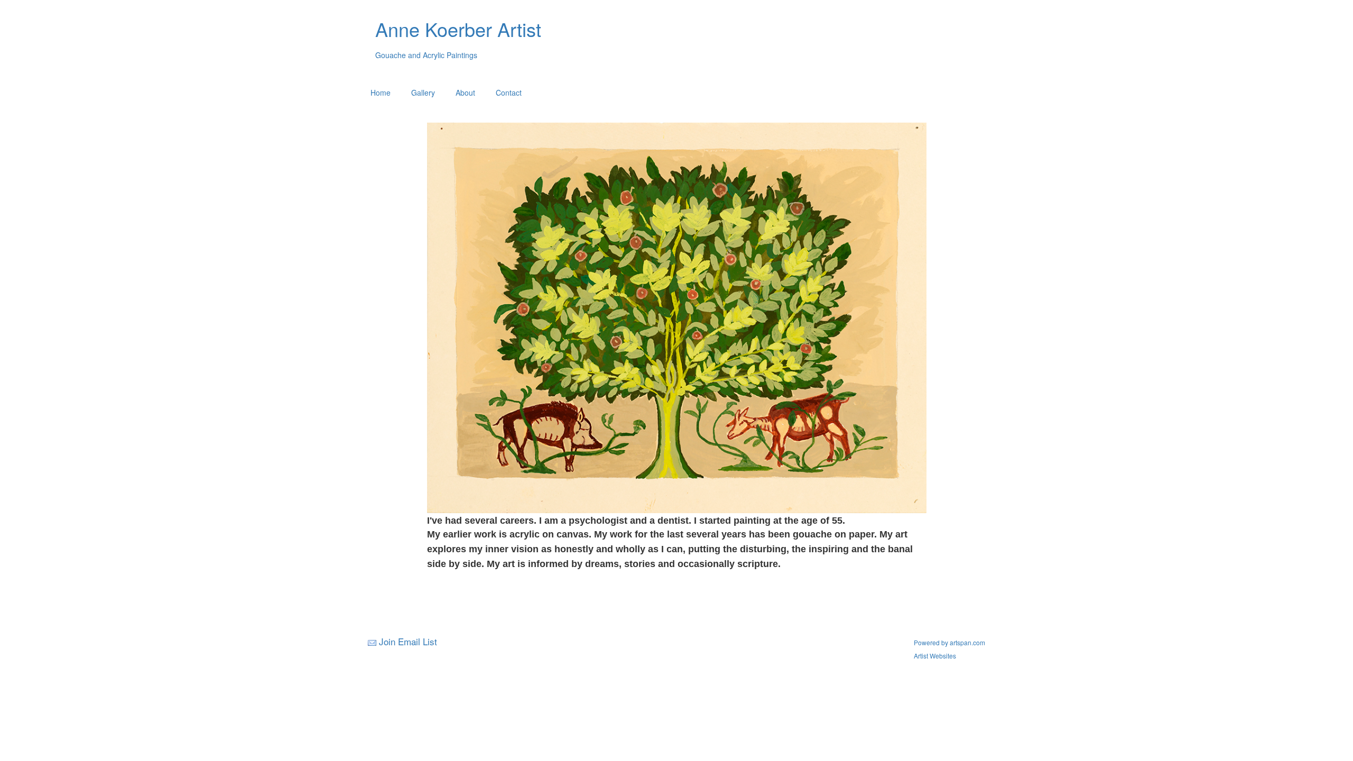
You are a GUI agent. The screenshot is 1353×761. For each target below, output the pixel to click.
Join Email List (408, 641)
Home (380, 92)
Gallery (423, 92)
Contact (509, 92)
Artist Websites (935, 655)
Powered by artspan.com (949, 642)
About (465, 92)
